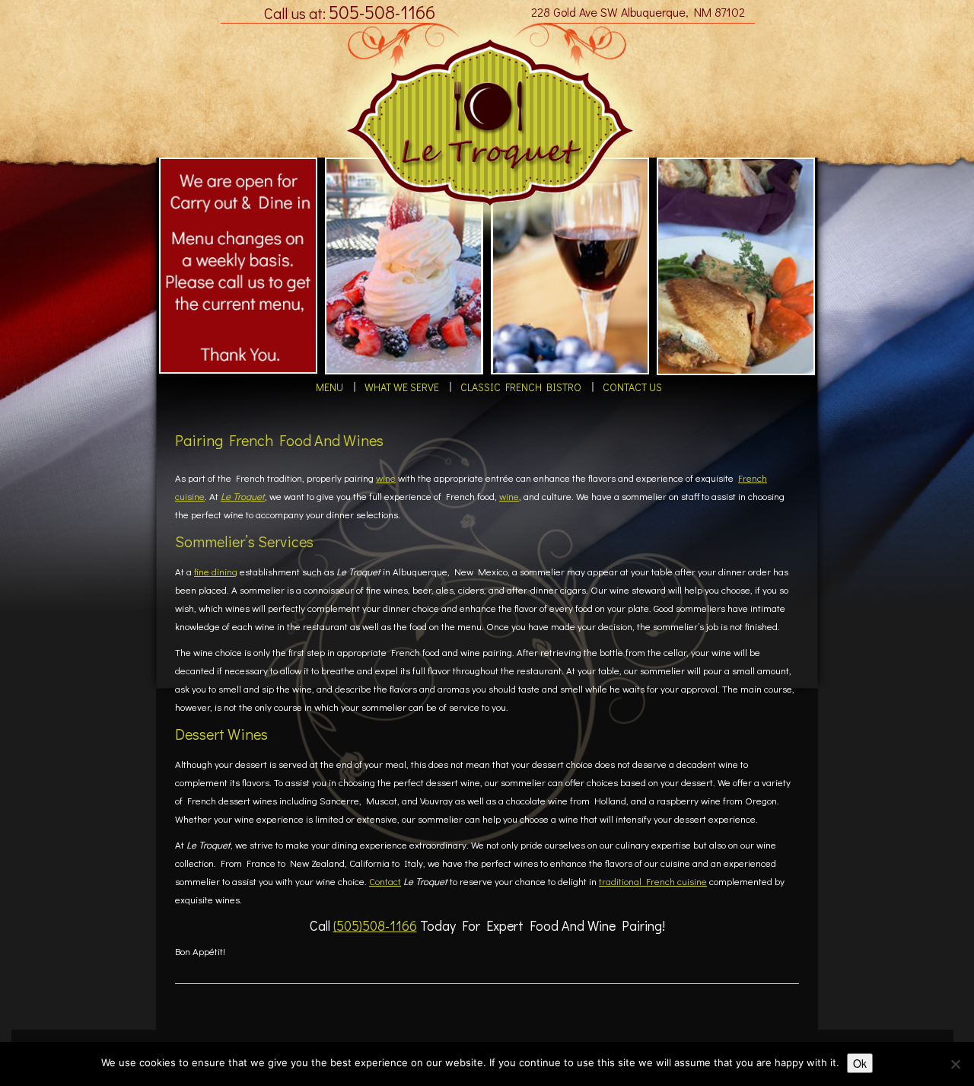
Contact (385, 886)
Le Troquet (243, 501)
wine (386, 482)
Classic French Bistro (512, 390)
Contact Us (613, 390)
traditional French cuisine (653, 886)
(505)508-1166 (375, 931)
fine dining (215, 576)
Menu (345, 390)
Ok (860, 1063)
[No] (955, 1064)
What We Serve (406, 390)
